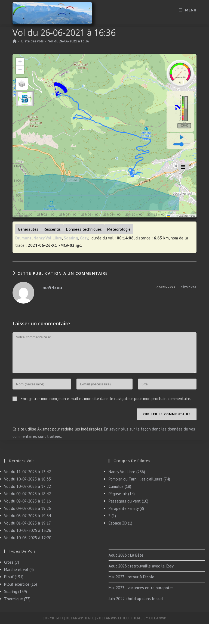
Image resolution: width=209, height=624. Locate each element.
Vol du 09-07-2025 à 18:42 (27, 493)
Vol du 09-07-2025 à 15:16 (27, 501)
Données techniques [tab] (84, 229)
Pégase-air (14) (122, 493)
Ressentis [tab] (52, 229)
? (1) (112, 515)
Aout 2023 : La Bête (126, 555)
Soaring (71, 238)
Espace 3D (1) (120, 523)
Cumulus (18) (120, 486)
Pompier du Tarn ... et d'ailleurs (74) (139, 479)
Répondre (188, 286)
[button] (60, 89)
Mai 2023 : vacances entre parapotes (141, 587)
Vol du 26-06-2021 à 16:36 (68, 41)
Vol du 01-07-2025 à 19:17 (27, 523)
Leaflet (173, 215)
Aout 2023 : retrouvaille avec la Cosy (141, 566)
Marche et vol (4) (19, 569)
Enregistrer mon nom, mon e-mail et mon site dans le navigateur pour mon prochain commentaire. (106, 398)
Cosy (84, 238)
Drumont (23, 238)
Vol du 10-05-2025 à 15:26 (27, 530)
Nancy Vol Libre (47, 238)
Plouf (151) (13, 576)
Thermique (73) (17, 598)
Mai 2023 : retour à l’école (131, 576)
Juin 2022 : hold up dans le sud (136, 598)
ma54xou (52, 287)
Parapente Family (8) (126, 508)
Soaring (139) (15, 591)
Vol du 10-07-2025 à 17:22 (27, 486)
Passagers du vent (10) (128, 501)
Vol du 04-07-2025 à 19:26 (27, 508)
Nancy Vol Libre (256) (127, 471)
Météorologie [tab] (119, 229)
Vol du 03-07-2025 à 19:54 (27, 515)
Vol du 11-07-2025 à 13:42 (27, 471)
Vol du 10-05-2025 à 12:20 (27, 537)
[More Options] (183, 167)
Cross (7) (11, 562)
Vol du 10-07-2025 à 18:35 (27, 479)
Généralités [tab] (28, 229)
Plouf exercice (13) (20, 584)
